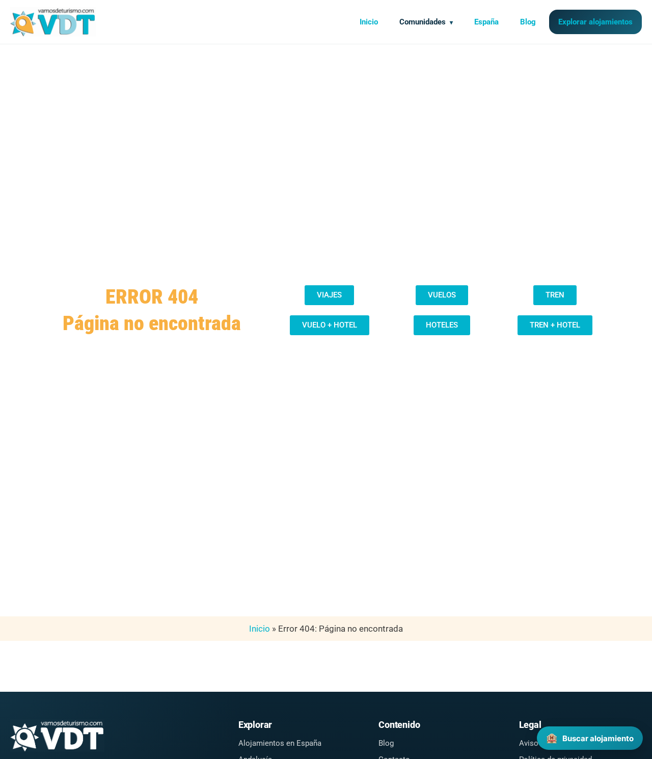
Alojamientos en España (279, 743)
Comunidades (422, 21)
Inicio (369, 21)
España (486, 21)
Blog (528, 21)
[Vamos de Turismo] (53, 22)
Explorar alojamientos (595, 21)
